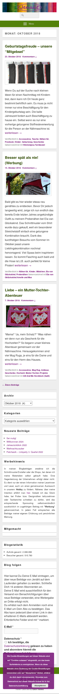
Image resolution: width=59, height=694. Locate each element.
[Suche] (22, 15)
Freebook (9, 141)
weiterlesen (13, 133)
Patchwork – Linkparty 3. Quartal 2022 (25, 451)
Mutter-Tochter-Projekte (37, 372)
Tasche (35, 138)
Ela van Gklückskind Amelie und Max (29, 276)
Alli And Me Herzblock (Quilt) (36, 375)
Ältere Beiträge (10, 384)
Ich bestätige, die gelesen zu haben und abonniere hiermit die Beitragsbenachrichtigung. (28, 647)
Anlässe (45, 369)
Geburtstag (27, 141)
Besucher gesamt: (16, 555)
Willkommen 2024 (15, 441)
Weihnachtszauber (15, 448)
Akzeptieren (40, 685)
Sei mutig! (11, 438)
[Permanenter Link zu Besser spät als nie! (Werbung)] (28, 197)
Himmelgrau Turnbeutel (34, 144)
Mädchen (40, 271)
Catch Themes (38, 689)
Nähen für (44, 138)
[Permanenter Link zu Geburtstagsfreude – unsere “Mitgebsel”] (28, 86)
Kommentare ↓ (29, 56)
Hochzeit (21, 372)
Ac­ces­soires (25, 138)
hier (28, 492)
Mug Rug (36, 369)
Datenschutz (12, 638)
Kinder (18, 141)
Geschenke (38, 141)
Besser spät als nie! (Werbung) (21, 160)
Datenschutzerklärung (17, 646)
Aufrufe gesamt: (14, 551)
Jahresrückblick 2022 (17, 445)
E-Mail (8, 626)
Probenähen (22, 274)
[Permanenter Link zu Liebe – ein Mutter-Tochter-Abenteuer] (28, 330)
